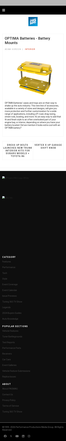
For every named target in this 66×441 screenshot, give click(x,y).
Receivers (7, 353)
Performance (8, 267)
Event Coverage (10, 284)
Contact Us (7, 394)
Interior (30, 49)
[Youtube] (17, 436)
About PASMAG (10, 388)
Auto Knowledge (10, 319)
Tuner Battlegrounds (12, 336)
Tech (4, 273)
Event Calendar (9, 290)
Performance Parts (11, 348)
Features (6, 261)
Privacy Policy (9, 400)
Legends (6, 307)
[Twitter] (11, 436)
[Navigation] (3, 10)
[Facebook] (5, 436)
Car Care (6, 359)
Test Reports (8, 342)
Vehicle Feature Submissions (16, 371)
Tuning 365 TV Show (12, 301)
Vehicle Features (10, 331)
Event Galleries (9, 365)
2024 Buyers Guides (11, 313)
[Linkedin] (23, 436)
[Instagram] (29, 436)
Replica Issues (9, 376)
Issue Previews (9, 296)
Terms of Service (10, 406)
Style (4, 279)
